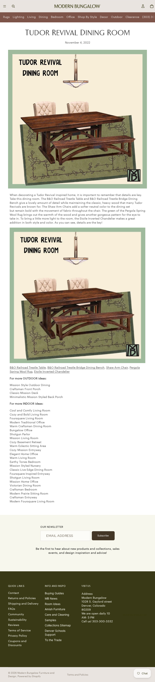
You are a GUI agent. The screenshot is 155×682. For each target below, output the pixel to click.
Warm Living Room (23, 458)
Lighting (18, 17)
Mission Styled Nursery (25, 465)
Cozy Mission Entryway (25, 450)
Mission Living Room (24, 438)
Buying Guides (54, 593)
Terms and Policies (77, 674)
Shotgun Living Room (25, 477)
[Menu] (4, 6)
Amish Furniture (55, 609)
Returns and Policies (22, 598)
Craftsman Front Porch (25, 389)
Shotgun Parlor (20, 434)
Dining (43, 17)
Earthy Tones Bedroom (25, 462)
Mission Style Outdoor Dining (30, 385)
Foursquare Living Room (26, 418)
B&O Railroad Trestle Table (28, 367)
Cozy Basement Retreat (25, 442)
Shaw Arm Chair (117, 367)
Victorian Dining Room (25, 485)
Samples (50, 620)
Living (31, 17)
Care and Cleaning (57, 614)
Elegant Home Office (24, 454)
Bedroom (57, 17)
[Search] (13, 6)
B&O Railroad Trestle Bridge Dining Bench (76, 367)
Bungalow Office (21, 430)
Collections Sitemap (58, 625)
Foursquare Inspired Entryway (30, 474)
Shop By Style (87, 17)
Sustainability (17, 619)
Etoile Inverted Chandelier (52, 371)
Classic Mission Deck (24, 393)
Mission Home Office (24, 481)
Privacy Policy (17, 635)
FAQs (11, 609)
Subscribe (103, 535)
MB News (51, 598)
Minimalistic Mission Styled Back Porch (36, 397)
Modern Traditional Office (27, 422)
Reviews (13, 625)
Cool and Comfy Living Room (30, 410)
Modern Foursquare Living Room (32, 501)
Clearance (132, 17)
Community (16, 614)
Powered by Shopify (29, 676)
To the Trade (53, 640)
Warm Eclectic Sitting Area (28, 446)
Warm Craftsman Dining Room (30, 426)
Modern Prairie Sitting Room (29, 493)
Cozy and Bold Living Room (29, 414)
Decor (104, 17)
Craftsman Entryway (23, 497)
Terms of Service (19, 630)
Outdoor (117, 17)
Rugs (6, 17)
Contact (13, 592)
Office (70, 17)
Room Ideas (52, 603)
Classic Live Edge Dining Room (31, 470)
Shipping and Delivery (23, 603)
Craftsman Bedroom (23, 489)
